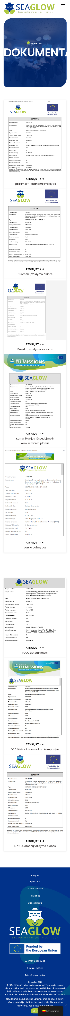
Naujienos (35, 895)
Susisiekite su (35, 902)
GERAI (35, 1011)
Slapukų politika (35, 968)
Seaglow (33, 982)
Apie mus (35, 881)
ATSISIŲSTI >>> (35, 179)
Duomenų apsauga (35, 960)
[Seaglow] (29, 12)
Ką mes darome (35, 888)
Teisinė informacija (35, 975)
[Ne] (65, 1005)
